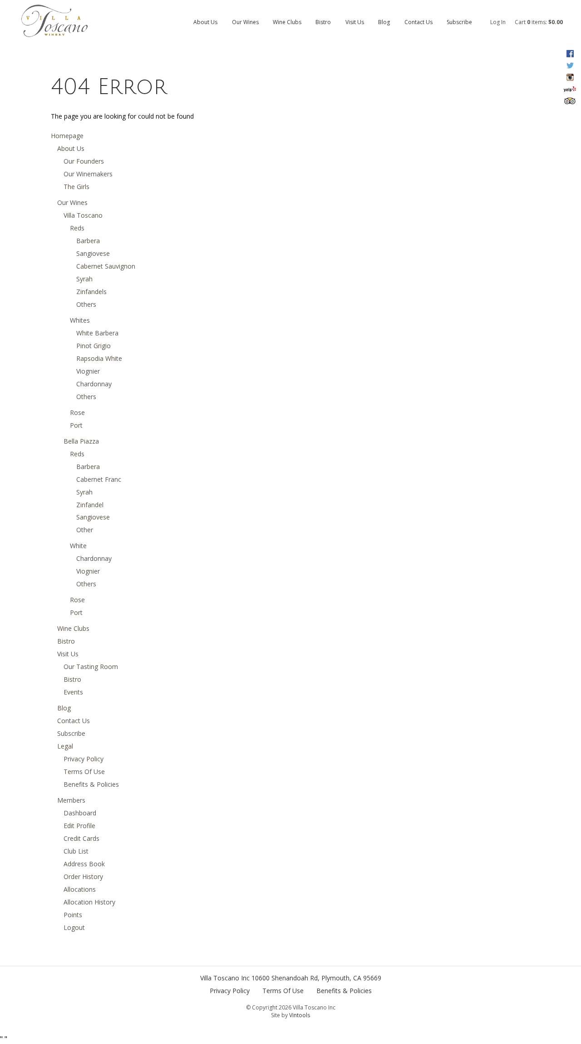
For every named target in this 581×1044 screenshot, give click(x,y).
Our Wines (245, 22)
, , (316, 978)
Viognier (88, 371)
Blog (384, 22)
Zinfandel (89, 504)
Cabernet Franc (98, 479)
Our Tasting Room (91, 666)
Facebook (569, 53)
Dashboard (80, 813)
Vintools (299, 1015)
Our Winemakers (88, 174)
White (78, 545)
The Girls (76, 186)
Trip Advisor (569, 101)
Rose (77, 412)
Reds (77, 228)
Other (84, 529)
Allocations (80, 889)
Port (76, 425)
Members (71, 800)
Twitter (569, 65)
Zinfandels (91, 291)
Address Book (84, 863)
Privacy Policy (83, 758)
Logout (74, 927)
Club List (76, 851)
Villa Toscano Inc (225, 978)
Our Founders (84, 161)
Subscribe (459, 22)
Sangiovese (93, 253)
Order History (83, 876)
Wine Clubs (287, 22)
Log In (498, 22)
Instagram (569, 77)
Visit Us (354, 22)
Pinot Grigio (93, 345)
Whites (80, 320)
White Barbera (97, 333)
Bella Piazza (81, 441)
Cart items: (539, 22)
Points (73, 914)
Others (86, 304)
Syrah (84, 279)
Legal (65, 746)
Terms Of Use (84, 771)
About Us (205, 22)
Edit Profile (79, 825)
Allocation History (89, 902)
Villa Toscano (83, 215)
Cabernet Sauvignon (105, 266)
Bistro (323, 22)
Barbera (88, 240)
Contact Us (418, 22)
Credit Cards (81, 838)
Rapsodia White (99, 358)
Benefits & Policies (91, 784)
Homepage (67, 135)
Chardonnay (94, 384)
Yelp (569, 89)
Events (73, 692)
